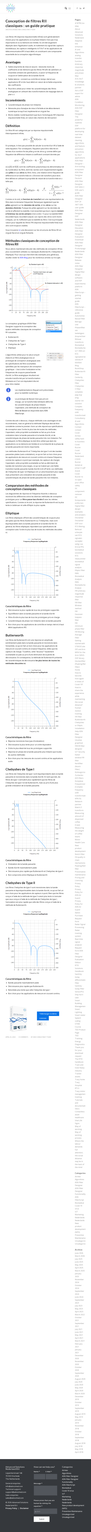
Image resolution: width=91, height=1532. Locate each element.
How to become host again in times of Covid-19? (79, 679)
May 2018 (79, 1449)
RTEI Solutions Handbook (79, 968)
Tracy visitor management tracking (80, 1094)
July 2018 (78, 1446)
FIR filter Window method (78, 605)
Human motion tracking (78, 711)
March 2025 (80, 1271)
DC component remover (79, 491)
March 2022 (80, 1314)
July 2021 (78, 1329)
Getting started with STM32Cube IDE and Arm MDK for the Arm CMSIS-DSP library (80, 649)
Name (37, 1471)
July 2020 (78, 1382)
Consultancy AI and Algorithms (80, 421)
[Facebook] (77, 8)
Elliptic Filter (80, 570)
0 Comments (23, 1037)
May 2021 (79, 1335)
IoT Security (80, 752)
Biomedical (79, 345)
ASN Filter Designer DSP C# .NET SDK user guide (79, 202)
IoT (76, 1211)
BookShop (79, 368)
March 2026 (80, 1256)
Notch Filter (80, 854)
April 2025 (79, 1268)
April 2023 (79, 1311)
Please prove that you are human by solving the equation (44, 1503)
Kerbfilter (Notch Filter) (79, 766)
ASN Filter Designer (70, 1476)
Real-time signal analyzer (79, 942)
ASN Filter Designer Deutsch (79, 175)
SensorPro (79, 991)
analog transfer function (78, 58)
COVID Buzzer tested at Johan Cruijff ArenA (80, 465)
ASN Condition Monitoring (79, 102)
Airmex (78, 1176)
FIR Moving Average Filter (79, 635)
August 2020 (80, 1379)
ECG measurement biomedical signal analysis (81, 561)
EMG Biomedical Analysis (79, 576)
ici (20, 230)
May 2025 (79, 1265)
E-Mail (49, 1471)
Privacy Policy (11, 1508)
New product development (80, 848)
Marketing (79, 1214)
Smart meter (80, 1015)
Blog (77, 365)
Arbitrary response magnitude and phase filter (79, 70)
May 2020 (79, 1388)
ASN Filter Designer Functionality (80, 1191)
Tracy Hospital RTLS (78, 1085)
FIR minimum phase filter (79, 626)
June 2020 (79, 1385)
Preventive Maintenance (72, 1511)
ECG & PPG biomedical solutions (79, 550)
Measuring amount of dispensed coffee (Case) (79, 819)
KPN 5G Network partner (78, 801)
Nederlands (80, 1217)
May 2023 (79, 1309)
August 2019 (80, 1414)
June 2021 (79, 1332)
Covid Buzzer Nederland (79, 453)
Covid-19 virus (68, 1491)
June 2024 (79, 1297)
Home (77, 670)
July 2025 (78, 1259)
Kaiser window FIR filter (79, 757)
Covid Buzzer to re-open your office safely (79, 480)
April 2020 (79, 1390)
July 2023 (78, 1306)
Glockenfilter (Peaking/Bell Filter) (80, 664)
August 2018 (80, 1443)
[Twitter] (83, 8)
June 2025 (79, 1262)
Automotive (80, 316)
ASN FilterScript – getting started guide (80, 295)
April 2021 (79, 1338)
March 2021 (80, 1341)
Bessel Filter (80, 318)
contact (78, 430)
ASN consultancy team (26, 29)
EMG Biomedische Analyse (80, 585)
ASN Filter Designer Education (79, 225)
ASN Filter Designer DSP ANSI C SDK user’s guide (79, 187)
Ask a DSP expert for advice (79, 93)
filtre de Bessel (21, 410)
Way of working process (78, 1135)
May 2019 (79, 1417)
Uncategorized (12, 29)
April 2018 (79, 1452)
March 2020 (80, 1393)
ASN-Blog (24, 257)
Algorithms (79, 1179)
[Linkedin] (80, 8)
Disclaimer (79, 517)
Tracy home (80, 1079)
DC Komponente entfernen (80, 500)
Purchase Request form (79, 918)
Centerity (79, 377)
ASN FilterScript (68, 1485)
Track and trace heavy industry (79, 1068)
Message (38, 1483)
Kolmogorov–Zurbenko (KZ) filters (80, 775)
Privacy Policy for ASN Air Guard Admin (79, 907)
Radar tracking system (78, 933)
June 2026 (79, 1253)
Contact (78, 427)
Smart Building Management (80, 1003)
